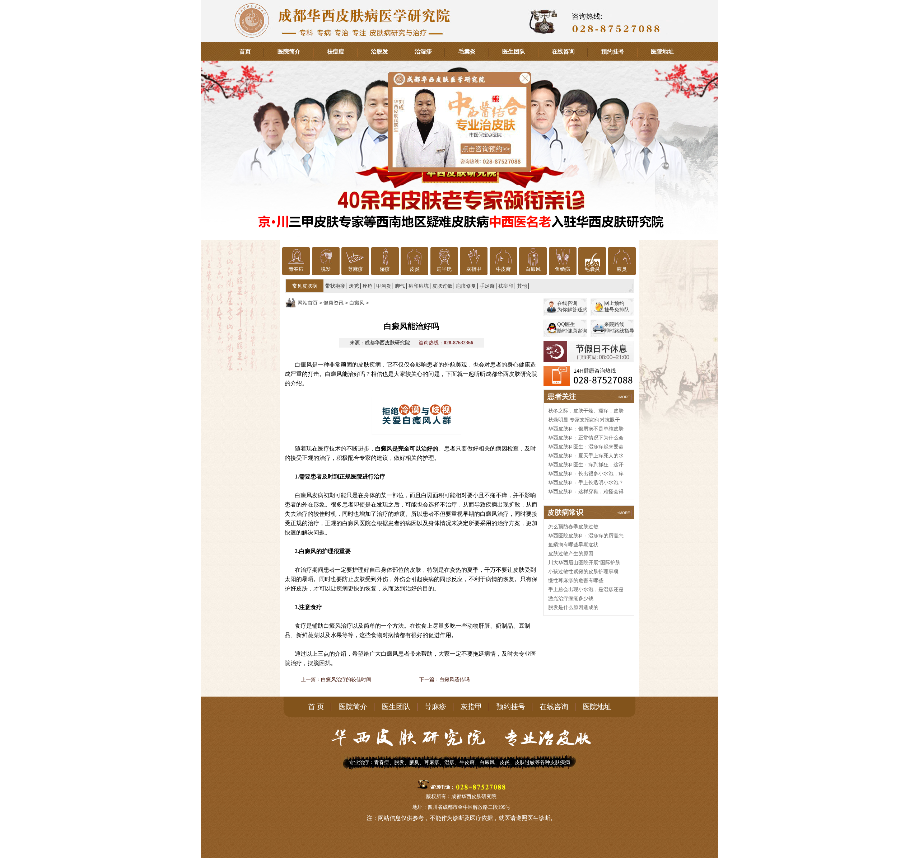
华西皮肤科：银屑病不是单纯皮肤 (586, 429)
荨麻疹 (355, 269)
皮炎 (415, 269)
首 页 (316, 707)
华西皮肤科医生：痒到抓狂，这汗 (586, 464)
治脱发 (379, 51)
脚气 (400, 286)
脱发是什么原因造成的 (573, 607)
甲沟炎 (383, 286)
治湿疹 (423, 51)
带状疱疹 (335, 286)
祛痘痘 (335, 51)
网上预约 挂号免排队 (616, 306)
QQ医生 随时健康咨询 (572, 327)
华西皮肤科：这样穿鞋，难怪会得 (586, 491)
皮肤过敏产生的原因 (570, 553)
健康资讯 (333, 303)
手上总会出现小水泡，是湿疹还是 (586, 589)
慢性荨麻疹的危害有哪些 (575, 580)
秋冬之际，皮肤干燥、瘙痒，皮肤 (586, 411)
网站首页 (308, 303)
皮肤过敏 (442, 286)
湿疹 (385, 269)
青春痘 (296, 269)
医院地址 (662, 51)
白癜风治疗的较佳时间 (346, 679)
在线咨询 (563, 51)
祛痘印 (505, 286)
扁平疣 (444, 269)
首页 (245, 51)
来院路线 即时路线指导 (619, 327)
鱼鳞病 (562, 269)
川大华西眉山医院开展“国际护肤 (584, 562)
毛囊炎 (467, 51)
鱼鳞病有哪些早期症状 (573, 544)
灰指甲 (473, 269)
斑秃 (354, 286)
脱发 (326, 269)
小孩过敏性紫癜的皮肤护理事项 (583, 571)
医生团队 (513, 51)
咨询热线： (446, 342)
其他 (522, 286)
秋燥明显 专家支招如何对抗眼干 (584, 420)
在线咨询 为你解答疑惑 (572, 306)
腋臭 (622, 269)
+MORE (623, 397)
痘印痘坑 (419, 286)
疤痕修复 (466, 286)
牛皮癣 (503, 269)
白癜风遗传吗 (454, 679)
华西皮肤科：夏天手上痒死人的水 (586, 455)
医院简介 (288, 51)
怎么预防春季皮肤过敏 (573, 526)
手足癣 (487, 286)
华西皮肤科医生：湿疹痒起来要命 (586, 446)
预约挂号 (612, 51)
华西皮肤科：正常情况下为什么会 (586, 437)
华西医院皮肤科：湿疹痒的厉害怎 (586, 535)
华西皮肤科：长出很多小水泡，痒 (586, 473)
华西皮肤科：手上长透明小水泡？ (586, 482)
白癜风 (533, 269)
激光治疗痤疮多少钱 (570, 598)
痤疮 (368, 286)
